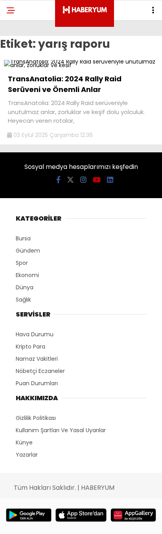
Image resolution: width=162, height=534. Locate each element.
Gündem (28, 251)
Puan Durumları (37, 383)
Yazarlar (27, 455)
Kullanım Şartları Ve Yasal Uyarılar (61, 430)
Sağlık (23, 300)
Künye (24, 442)
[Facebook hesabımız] (58, 180)
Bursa (23, 238)
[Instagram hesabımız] (83, 180)
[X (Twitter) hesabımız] (70, 180)
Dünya (24, 287)
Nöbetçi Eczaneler (40, 371)
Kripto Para (30, 346)
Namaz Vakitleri (37, 359)
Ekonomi (27, 275)
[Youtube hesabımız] (97, 180)
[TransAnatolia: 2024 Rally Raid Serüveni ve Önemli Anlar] (81, 65)
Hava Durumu (34, 334)
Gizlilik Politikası (36, 418)
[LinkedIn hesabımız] (110, 180)
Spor (22, 263)
